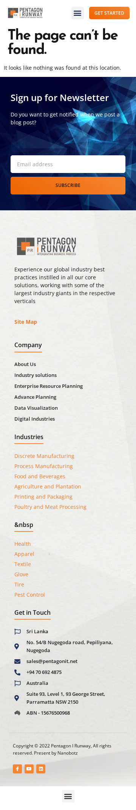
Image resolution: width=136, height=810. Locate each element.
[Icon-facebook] (17, 768)
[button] (77, 13)
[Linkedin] (40, 768)
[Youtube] (29, 768)
